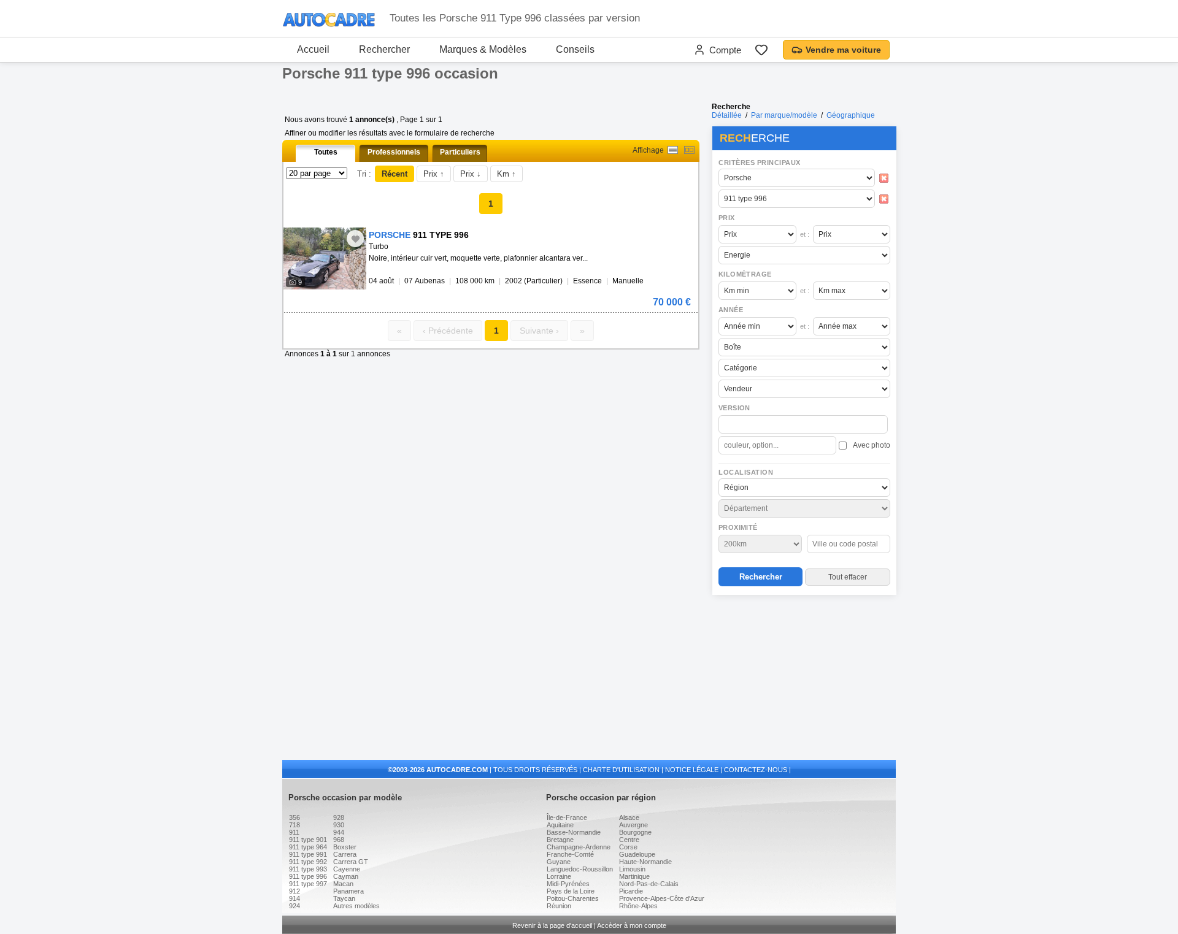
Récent (394, 173)
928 (338, 817)
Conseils (575, 49)
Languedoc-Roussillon (580, 869)
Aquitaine (560, 825)
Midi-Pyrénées (568, 883)
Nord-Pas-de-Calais (649, 883)
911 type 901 (308, 839)
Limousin (632, 869)
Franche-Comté (570, 854)
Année (730, 309)
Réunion (559, 905)
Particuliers (460, 152)
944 (338, 832)
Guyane (559, 861)
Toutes (325, 152)
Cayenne (346, 869)
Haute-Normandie (645, 861)
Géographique (850, 115)
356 (294, 817)
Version (734, 407)
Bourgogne (635, 832)
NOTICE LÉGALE (691, 769)
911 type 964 (308, 847)
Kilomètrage (744, 274)
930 (338, 825)
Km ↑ (506, 173)
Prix (726, 217)
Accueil (313, 49)
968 (338, 839)
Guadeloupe (637, 854)
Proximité (738, 527)
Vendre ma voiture (843, 50)
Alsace (629, 817)
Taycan (344, 898)
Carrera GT (350, 861)
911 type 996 (308, 876)
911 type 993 (308, 869)
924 (294, 905)
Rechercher (384, 49)
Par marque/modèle (784, 115)
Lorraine (559, 876)
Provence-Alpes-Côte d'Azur (661, 898)
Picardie (631, 891)
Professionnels (394, 152)
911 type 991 (308, 854)
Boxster (344, 847)
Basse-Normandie (574, 832)
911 (294, 832)
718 (294, 825)
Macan (343, 883)
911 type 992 (308, 861)
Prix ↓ (470, 173)
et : (804, 234)
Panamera (348, 891)
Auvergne (633, 825)
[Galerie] (689, 150)
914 (294, 898)
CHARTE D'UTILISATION (621, 769)
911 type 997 (308, 883)
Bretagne (560, 839)
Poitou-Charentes (573, 898)
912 (294, 891)
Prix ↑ (433, 173)
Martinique (634, 876)
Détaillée (727, 115)
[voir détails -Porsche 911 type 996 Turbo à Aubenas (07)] (324, 258)
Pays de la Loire (571, 891)
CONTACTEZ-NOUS (755, 769)
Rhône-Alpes (638, 905)
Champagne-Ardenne (578, 847)
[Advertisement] (804, 678)
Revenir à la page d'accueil (552, 925)
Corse (628, 847)
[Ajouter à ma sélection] (355, 238)
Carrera (344, 854)
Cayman (345, 876)
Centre (629, 839)
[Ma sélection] (761, 49)
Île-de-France (567, 817)
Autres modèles (356, 905)
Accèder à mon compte (631, 925)
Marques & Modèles (482, 49)
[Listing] (673, 150)
